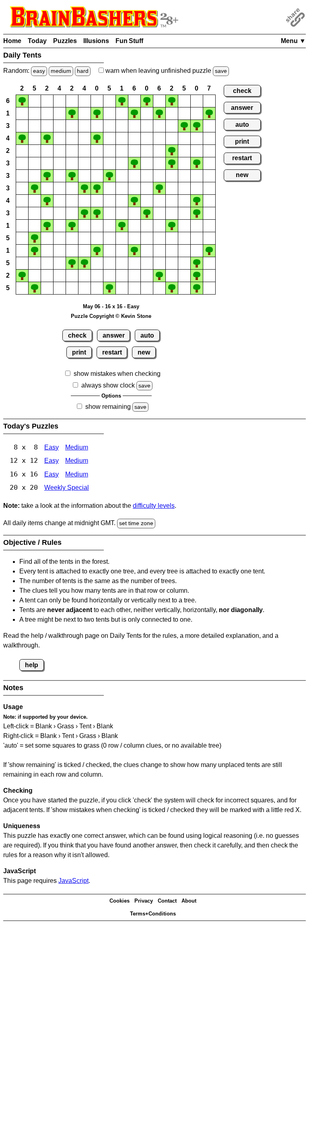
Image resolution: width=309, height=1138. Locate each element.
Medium (76, 447)
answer (114, 335)
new (144, 352)
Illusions (96, 40)
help (31, 665)
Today (37, 40)
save (221, 71)
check (77, 335)
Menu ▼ (293, 40)
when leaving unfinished (165, 70)
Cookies (119, 901)
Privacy (143, 901)
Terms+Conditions (153, 914)
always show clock (108, 385)
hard (83, 71)
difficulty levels (154, 505)
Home (12, 40)
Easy (51, 447)
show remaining (108, 406)
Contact (167, 901)
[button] (22, 101)
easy (39, 71)
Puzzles (65, 40)
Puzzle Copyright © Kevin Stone (111, 316)
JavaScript (73, 880)
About (188, 901)
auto (147, 335)
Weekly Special (66, 487)
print (79, 352)
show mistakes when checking (117, 373)
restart (112, 352)
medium (61, 71)
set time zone (136, 523)
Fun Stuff (129, 40)
